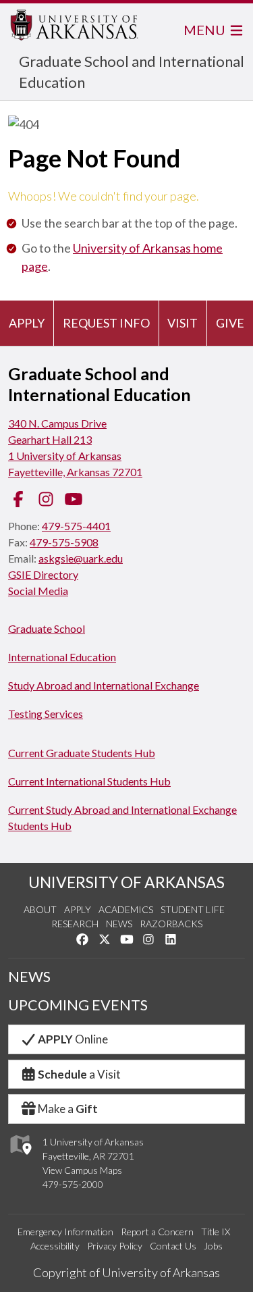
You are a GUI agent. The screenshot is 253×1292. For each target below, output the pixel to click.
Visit (182, 322)
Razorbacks (171, 923)
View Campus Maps (82, 1170)
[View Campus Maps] (20, 1158)
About (40, 909)
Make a (68, 1109)
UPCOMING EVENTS (78, 1005)
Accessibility (55, 1245)
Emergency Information (65, 1231)
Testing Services (45, 713)
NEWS (29, 976)
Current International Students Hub (89, 781)
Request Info (106, 322)
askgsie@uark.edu (80, 558)
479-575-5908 (64, 542)
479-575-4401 (76, 525)
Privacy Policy (114, 1245)
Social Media (38, 590)
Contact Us (173, 1245)
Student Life (193, 909)
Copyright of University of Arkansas (126, 1272)
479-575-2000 (73, 1184)
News (119, 923)
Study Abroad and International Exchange (103, 685)
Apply (27, 322)
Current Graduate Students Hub (81, 752)
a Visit (79, 1074)
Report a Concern (157, 1231)
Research (75, 923)
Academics (126, 909)
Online (73, 1039)
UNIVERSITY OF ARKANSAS (126, 882)
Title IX (215, 1231)
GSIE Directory (43, 574)
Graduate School (46, 628)
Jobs (213, 1245)
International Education (62, 656)
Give (230, 322)
